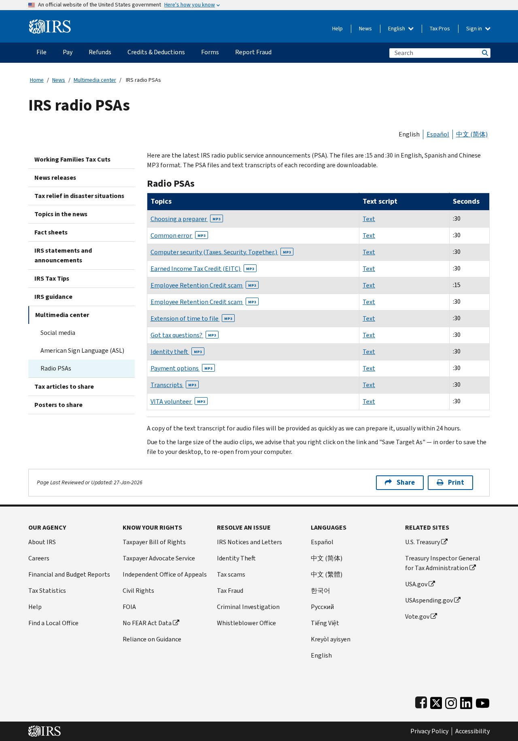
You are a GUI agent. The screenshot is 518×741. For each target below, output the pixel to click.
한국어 (320, 590)
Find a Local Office (53, 623)
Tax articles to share (64, 386)
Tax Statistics (47, 590)
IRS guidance (53, 296)
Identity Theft (236, 558)
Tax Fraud (230, 590)
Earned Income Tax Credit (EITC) (202, 268)
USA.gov (416, 584)
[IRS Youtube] (483, 701)
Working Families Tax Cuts (72, 159)
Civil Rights (138, 590)
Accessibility (472, 731)
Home (37, 80)
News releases (55, 177)
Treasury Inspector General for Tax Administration (442, 563)
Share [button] (406, 482)
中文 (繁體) (326, 574)
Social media (57, 332)
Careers (38, 558)
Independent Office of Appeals (165, 574)
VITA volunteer (178, 401)
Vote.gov (417, 616)
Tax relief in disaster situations (79, 196)
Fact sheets (51, 232)
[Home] (50, 23)
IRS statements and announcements (63, 255)
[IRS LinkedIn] (466, 701)
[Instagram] (451, 701)
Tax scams (231, 574)
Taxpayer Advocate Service (159, 558)
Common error (178, 235)
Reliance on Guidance (152, 639)
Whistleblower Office (246, 623)
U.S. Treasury (422, 542)
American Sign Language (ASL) (82, 350)
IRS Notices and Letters (249, 542)
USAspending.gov (429, 600)
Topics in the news (60, 214)
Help (337, 28)
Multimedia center (95, 80)
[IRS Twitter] (436, 701)
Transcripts (173, 385)
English (397, 28)
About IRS (42, 542)
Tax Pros (440, 28)
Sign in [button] (474, 28)
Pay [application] (67, 52)
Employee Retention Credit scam (203, 285)
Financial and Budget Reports (69, 574)
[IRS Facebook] (421, 701)
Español (438, 134)
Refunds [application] (100, 52)
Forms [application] (210, 52)
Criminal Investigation (248, 607)
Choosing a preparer (186, 219)
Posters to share (58, 404)
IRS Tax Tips (51, 278)
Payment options (181, 368)
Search (484, 53)
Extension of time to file (191, 318)
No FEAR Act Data (147, 623)
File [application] (41, 52)
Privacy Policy (429, 731)
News (365, 28)
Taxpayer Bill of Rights (154, 542)
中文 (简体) (472, 134)
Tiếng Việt (325, 623)
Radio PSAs (55, 368)
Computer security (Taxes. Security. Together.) (221, 252)
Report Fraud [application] (253, 52)
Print (456, 482)
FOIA (129, 607)
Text (369, 219)
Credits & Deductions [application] (156, 52)
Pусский (322, 607)
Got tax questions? (183, 335)
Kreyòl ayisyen (330, 639)
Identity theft (176, 351)
